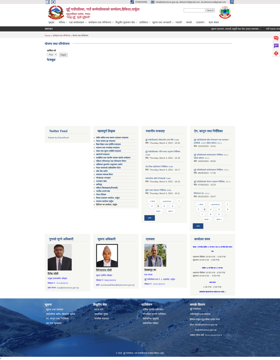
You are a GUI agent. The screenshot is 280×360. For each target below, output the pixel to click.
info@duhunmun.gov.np (206, 324)
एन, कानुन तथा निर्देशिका (57, 318)
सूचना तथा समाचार (54, 309)
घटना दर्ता (98, 309)
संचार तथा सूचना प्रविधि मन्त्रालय (108, 151)
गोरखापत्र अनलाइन (103, 178)
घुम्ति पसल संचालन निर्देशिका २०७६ (158, 190)
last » (170, 211)
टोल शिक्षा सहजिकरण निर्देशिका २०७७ (159, 166)
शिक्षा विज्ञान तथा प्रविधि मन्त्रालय (108, 144)
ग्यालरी (178, 22)
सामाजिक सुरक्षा (101, 314)
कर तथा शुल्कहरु (53, 323)
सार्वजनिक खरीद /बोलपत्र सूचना (60, 314)
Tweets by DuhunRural (58, 137)
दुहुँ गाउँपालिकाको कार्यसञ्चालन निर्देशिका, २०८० (211, 170)
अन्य (149, 218)
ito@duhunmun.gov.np (205, 330)
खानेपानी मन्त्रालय (103, 154)
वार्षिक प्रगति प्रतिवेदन (153, 309)
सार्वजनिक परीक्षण (150, 323)
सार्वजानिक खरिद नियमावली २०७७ (157, 178)
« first (152, 201)
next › (158, 211)
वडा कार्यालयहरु (76, 22)
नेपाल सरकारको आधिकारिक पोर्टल (108, 168)
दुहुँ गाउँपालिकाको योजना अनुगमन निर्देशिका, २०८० (212, 181)
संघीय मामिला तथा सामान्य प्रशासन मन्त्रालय (112, 137)
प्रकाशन (200, 22)
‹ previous (166, 201)
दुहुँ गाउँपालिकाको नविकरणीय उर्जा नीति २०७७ (162, 140)
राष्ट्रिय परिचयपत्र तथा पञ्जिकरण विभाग (111, 161)
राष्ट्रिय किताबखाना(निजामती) (107, 188)
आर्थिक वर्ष (51, 50)
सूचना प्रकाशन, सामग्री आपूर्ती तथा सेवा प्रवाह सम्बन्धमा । (228, 29)
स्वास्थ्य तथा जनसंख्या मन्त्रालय (108, 147)
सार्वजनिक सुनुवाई (151, 318)
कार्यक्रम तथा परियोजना (100, 22)
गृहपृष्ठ (51, 22)
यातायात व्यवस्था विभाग (104, 174)
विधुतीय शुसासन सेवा (125, 22)
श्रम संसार (214, 22)
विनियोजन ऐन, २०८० (202, 193)
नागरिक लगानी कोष (103, 191)
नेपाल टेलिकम (101, 194)
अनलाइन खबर (101, 181)
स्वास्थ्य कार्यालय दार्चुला (104, 201)
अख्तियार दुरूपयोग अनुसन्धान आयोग (109, 164)
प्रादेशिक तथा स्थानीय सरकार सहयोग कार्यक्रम (113, 157)
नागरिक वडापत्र (101, 318)
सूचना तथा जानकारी (161, 22)
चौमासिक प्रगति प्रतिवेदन (154, 314)
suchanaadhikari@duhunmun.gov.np (117, 285)
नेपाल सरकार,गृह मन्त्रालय (105, 141)
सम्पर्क (189, 22)
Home (47, 35)
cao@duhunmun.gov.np (68, 287)
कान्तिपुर (99, 184)
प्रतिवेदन (143, 22)
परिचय (62, 22)
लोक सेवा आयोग (102, 171)
